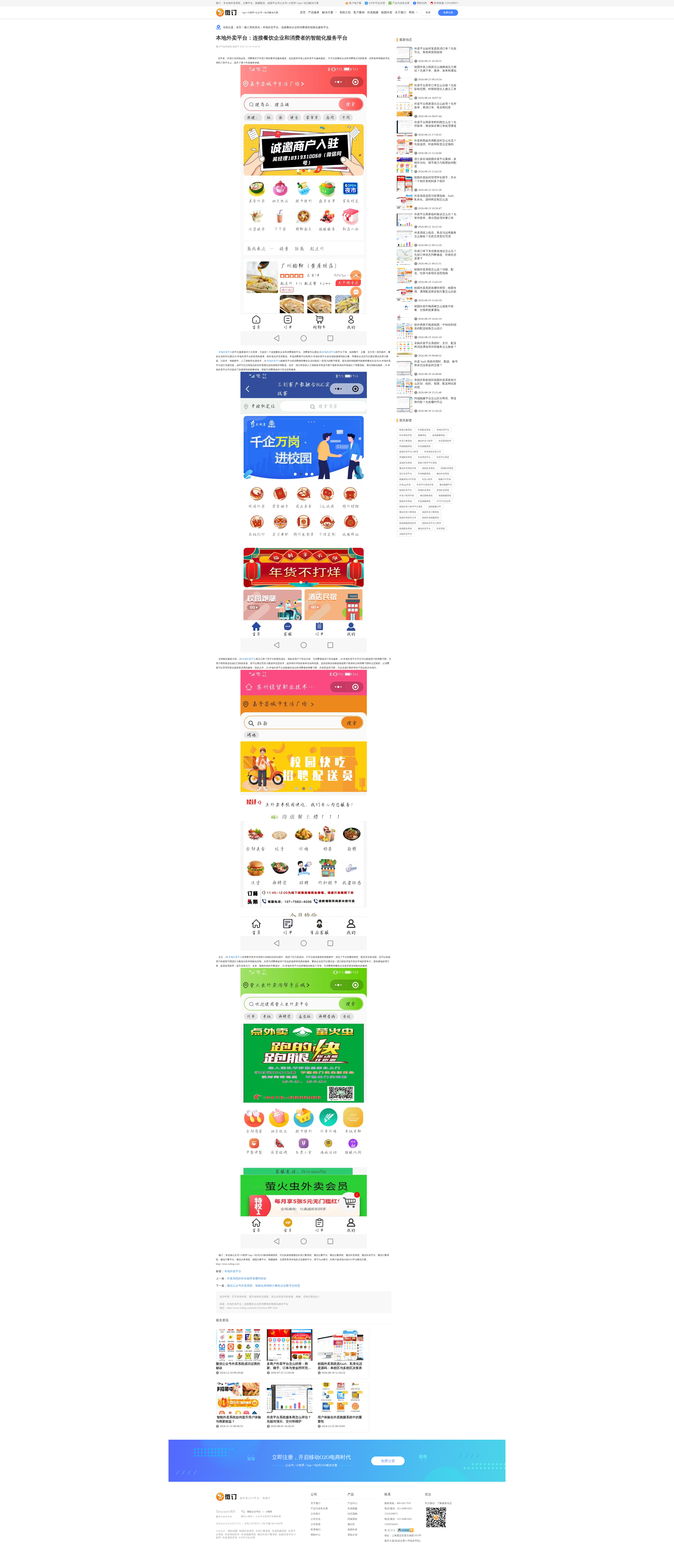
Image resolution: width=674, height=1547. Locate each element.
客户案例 (359, 12)
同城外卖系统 (447, 468)
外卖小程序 (427, 479)
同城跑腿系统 (405, 446)
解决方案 (327, 12)
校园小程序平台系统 (427, 463)
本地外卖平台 (225, 352)
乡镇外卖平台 (405, 534)
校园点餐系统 (405, 430)
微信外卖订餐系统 (407, 512)
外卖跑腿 (372, 12)
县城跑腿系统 (438, 435)
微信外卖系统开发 (407, 468)
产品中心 (352, 1503)
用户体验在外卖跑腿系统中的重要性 (340, 1419)
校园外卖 (386, 12)
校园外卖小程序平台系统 (410, 506)
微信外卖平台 (424, 528)
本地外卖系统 (443, 490)
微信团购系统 (426, 495)
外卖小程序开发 (406, 495)
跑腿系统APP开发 (407, 479)
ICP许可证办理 (377, 3)
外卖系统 (441, 528)
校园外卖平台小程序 (408, 451)
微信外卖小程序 (425, 441)
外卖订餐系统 (405, 441)
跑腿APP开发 (444, 479)
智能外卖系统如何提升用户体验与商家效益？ (238, 1419)
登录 (428, 12)
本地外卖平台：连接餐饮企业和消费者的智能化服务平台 (296, 27)
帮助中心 (316, 1534)
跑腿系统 (422, 435)
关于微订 (400, 12)
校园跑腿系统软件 (407, 523)
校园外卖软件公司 (407, 517)
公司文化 (316, 1519)
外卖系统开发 (405, 435)
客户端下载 (355, 3)
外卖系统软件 (445, 441)
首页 (303, 12)
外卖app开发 (405, 484)
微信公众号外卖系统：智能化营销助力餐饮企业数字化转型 (263, 1285)
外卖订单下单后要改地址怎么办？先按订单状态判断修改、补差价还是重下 (435, 255)
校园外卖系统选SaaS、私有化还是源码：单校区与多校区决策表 (340, 1366)
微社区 (351, 1524)
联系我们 (316, 1529)
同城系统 (352, 1519)
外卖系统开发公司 (432, 451)
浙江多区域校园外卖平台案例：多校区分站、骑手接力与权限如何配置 (435, 162)
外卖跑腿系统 (424, 446)
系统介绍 (345, 12)
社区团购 (352, 1513)
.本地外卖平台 (235, 957)
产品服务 (313, 12)
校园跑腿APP (434, 506)
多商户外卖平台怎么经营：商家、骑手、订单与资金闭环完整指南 (289, 1366)
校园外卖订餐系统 (430, 512)
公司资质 (316, 1524)
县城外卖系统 (405, 463)
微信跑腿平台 (446, 484)
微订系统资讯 (252, 27)
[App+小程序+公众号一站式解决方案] (226, 12)
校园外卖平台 (405, 490)
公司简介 (316, 1513)
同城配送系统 (405, 457)
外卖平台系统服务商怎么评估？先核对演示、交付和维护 (289, 1419)
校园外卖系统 (428, 468)
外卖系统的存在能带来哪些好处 (246, 1278)
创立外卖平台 (405, 473)
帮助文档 (422, 3)
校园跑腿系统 (445, 495)
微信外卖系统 (443, 473)
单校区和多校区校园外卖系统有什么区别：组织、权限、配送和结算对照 (435, 383)
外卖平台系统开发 (425, 484)
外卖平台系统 (443, 457)
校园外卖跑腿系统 (430, 517)
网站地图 (233, 1531)
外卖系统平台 (424, 457)
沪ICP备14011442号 (272, 1523)
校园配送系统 (405, 528)
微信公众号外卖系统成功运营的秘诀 (238, 1366)
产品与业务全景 (400, 3)
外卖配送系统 (424, 430)
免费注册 (448, 12)
